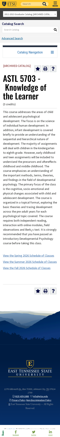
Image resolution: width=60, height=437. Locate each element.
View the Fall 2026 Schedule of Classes (26, 268)
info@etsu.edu (40, 396)
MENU (55, 6)
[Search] (55, 29)
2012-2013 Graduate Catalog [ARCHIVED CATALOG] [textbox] (29, 14)
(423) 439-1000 (22, 396)
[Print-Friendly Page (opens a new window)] (45, 68)
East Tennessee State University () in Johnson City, (30, 369)
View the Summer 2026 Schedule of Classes (30, 262)
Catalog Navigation (30, 52)
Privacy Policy (19, 400)
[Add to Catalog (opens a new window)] (37, 68)
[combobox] (30, 14)
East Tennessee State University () (9, 4)
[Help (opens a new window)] (53, 68)
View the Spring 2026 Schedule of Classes (28, 256)
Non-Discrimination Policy (38, 400)
